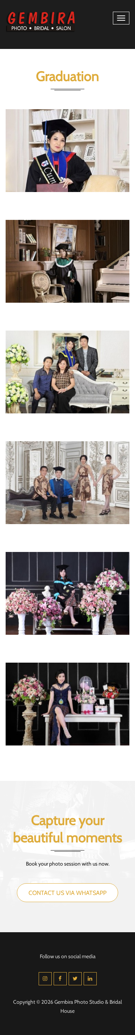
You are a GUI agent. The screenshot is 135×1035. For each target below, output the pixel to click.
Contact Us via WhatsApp (67, 892)
